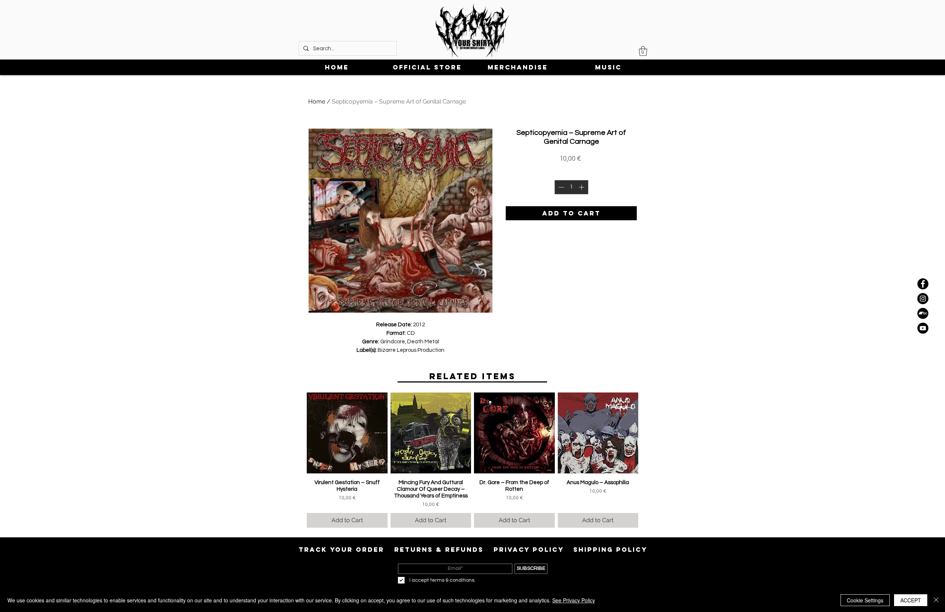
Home (316, 101)
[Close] (936, 600)
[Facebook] (922, 283)
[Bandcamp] (922, 313)
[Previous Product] (296, 432)
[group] (472, 460)
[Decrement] (561, 187)
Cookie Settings (865, 600)
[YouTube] (922, 328)
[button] (643, 51)
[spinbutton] (571, 187)
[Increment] (582, 187)
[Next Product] (649, 432)
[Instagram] (922, 298)
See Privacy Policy (573, 600)
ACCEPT (910, 600)
